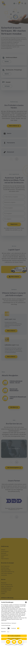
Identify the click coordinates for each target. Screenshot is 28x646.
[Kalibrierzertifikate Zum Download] (14, 642)
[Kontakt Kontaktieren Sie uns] (8, 642)
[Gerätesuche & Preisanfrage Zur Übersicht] (20, 642)
